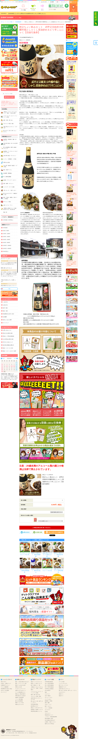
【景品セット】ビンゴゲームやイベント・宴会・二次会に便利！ (37, 688)
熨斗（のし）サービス (63, 685)
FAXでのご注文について (8, 342)
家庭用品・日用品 (48, 701)
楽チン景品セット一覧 (35, 685)
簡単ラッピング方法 (19, 702)
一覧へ (9, 288)
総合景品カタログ (34, 706)
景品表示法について (49, 714)
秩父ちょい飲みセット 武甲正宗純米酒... (36, 554)
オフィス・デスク (48, 697)
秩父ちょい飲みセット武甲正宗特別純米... (25, 570)
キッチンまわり (48, 699)
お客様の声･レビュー (5, 685)
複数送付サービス (62, 687)
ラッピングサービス (63, 683)
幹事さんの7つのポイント (20, 690)
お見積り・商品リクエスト (50, 721)
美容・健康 (47, 702)
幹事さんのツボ (20, 679)
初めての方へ (3, 681)
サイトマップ (64, 1)
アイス (15, 104)
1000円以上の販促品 (49, 688)
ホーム (2, 21)
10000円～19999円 (7, 245)
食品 (46, 692)
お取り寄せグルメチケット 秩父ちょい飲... (47, 554)
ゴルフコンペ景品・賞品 (36, 696)
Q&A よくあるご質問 (7, 319)
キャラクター (47, 709)
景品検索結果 (18, 21)
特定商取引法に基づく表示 (8, 313)
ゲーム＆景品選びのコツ (20, 692)
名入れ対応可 (47, 690)
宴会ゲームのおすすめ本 (20, 685)
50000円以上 (5, 251)
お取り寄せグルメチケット (64, 688)
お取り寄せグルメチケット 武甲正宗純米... (59, 570)
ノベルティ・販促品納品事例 (51, 716)
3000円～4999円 (6, 239)
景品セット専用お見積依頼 (8, 336)
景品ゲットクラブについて (36, 681)
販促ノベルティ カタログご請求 (9, 351)
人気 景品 (3, 101)
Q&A (57, 1)
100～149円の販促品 (49, 683)
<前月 (3, 358)
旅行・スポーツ (48, 706)
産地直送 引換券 (4, 102)
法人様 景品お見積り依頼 (8, 339)
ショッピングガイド (7, 679)
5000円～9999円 (6, 242)
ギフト (62, 679)
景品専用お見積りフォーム (36, 711)
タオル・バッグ (48, 704)
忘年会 (10, 102)
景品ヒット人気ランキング (36, 683)
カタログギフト (62, 692)
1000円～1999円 (6, 233)
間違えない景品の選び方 (20, 694)
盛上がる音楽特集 (19, 701)
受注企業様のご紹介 (49, 718)
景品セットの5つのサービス (36, 707)
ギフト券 (3, 105)
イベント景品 (18, 17)
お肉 (13, 102)
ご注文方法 (5, 302)
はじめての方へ (44, 1)
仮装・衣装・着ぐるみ (35, 694)
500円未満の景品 (34, 704)
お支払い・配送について (6, 683)
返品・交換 (5, 310)
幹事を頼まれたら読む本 (20, 695)
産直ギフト (61, 694)
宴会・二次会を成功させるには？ (22, 681)
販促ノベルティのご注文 (8, 348)
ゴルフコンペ (47, 713)
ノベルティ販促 (50, 679)
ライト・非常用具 (48, 707)
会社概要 (52, 1)
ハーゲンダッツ (4, 104)
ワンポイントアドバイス (20, 688)
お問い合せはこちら (7, 330)
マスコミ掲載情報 (4, 687)
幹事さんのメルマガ (19, 704)
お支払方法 (5, 305)
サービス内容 (61, 681)
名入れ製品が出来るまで (50, 720)
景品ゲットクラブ (36, 679)
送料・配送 (5, 307)
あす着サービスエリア (6, 73)
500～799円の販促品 (49, 687)
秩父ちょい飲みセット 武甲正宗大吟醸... (59, 554)
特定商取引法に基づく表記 (6, 688)
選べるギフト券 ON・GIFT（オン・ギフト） (68, 690)
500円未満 (10, 104)
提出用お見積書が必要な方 (8, 345)
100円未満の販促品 (49, 681)
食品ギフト (61, 695)
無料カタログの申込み (49, 723)
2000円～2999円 (6, 236)
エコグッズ (47, 694)
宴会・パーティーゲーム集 (20, 683)
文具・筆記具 (47, 695)
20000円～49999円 (7, 248)
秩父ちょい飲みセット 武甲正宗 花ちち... (36, 570)
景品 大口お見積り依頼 (7, 333)
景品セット (8, 101)
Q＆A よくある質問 (5, 690)
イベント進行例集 (19, 699)
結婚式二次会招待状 (19, 697)
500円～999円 (6, 230)
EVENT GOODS (7, 17)
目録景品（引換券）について (37, 709)
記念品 (46, 711)
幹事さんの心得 (18, 687)
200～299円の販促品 (49, 685)
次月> (15, 358)
